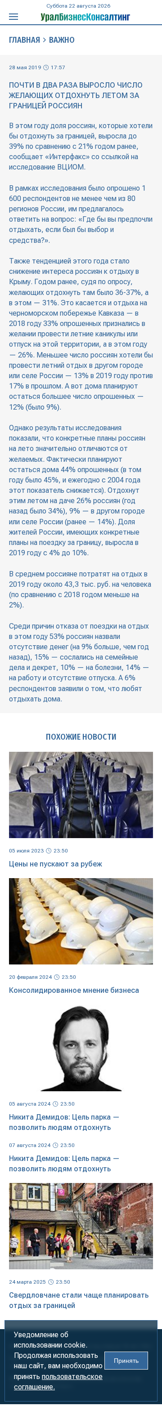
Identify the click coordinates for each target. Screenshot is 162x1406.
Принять (126, 1360)
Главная (24, 40)
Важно (62, 40)
